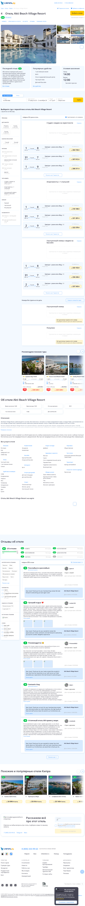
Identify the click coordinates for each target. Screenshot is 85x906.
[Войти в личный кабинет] (83, 3)
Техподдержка (67, 854)
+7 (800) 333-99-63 (9, 832)
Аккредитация (26, 876)
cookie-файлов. (60, 899)
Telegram (19, 832)
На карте (25, 21)
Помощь (56, 854)
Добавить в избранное (78, 8)
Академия (66, 865)
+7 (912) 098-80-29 (68, 3)
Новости (24, 865)
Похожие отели (41, 21)
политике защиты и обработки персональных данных (66, 826)
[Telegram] (2, 885)
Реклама (66, 873)
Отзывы (32, 21)
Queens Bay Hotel (30, 376)
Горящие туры (5, 865)
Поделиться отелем (64, 8)
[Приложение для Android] (6, 854)
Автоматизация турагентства (47, 870)
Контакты (25, 873)
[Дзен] (15, 885)
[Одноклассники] (11, 885)
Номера (4, 21)
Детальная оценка (33, 570)
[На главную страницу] (9, 3)
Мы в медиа (25, 871)
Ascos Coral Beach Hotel (55, 376)
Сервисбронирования (47, 863)
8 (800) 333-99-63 (58, 3)
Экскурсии (4, 868)
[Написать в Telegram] (75, 3)
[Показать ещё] (82, 351)
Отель (17, 95)
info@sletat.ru (45, 854)
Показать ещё (5, 583)
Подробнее (79, 895)
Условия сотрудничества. (41, 895)
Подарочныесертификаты (5, 871)
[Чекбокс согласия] (56, 826)
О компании (26, 863)
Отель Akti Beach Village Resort (25, 13)
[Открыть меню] (81, 3)
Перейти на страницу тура (30, 375)
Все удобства (37, 86)
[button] (28, 44)
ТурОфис (45, 867)
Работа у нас (26, 868)
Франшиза (66, 863)
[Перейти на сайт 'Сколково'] (52, 885)
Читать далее (26, 618)
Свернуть (79, 123)
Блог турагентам (68, 868)
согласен (61, 824)
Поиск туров (5, 863)
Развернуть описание (6, 430)
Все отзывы (6, 86)
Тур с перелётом (7, 95)
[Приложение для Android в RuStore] (11, 854)
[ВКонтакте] (6, 885)
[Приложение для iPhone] (2, 854)
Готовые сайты (47, 874)
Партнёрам (67, 871)
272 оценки (8, 17)
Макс (25, 832)
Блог (2, 875)
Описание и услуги (14, 21)
